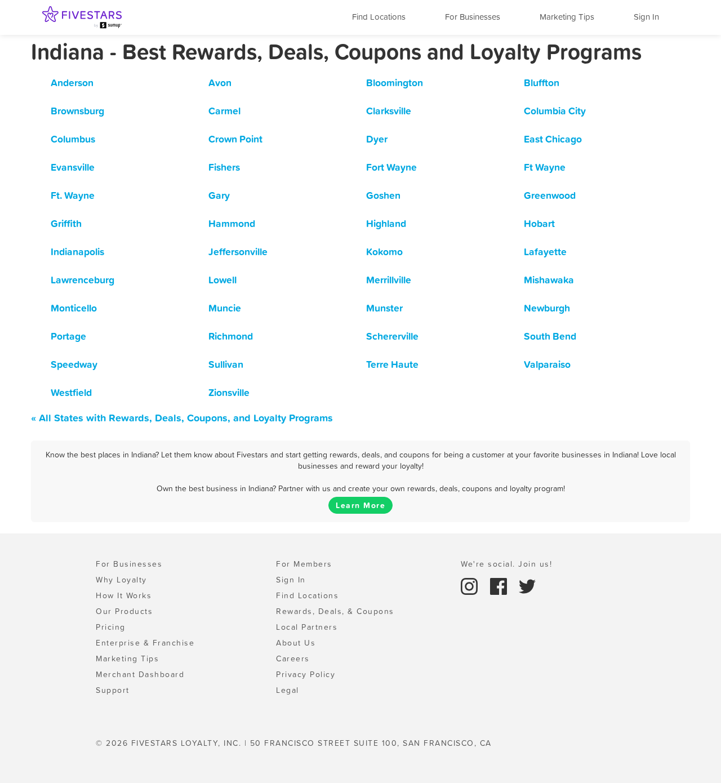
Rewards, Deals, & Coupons (335, 611)
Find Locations (379, 16)
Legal (287, 690)
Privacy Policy (305, 674)
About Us (295, 642)
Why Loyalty (121, 579)
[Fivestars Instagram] (471, 585)
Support (113, 690)
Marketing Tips (567, 16)
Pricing (111, 627)
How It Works (124, 595)
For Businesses (472, 16)
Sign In (646, 16)
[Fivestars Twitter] (527, 585)
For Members (304, 564)
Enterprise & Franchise (145, 642)
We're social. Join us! (506, 564)
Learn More (360, 505)
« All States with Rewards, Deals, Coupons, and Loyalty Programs (182, 417)
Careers (293, 658)
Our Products (124, 611)
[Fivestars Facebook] (500, 585)
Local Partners (306, 627)
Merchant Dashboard (140, 674)
